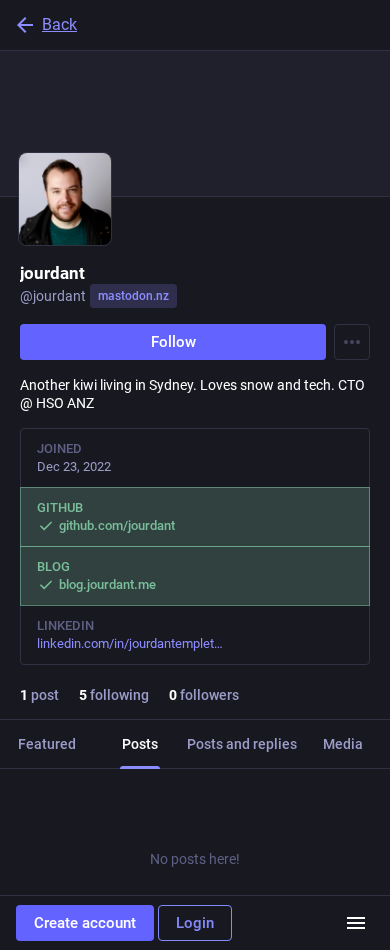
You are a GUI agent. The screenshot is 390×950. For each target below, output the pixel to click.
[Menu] (352, 342)
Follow (173, 342)
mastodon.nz (133, 296)
